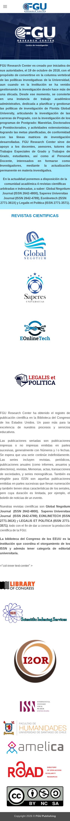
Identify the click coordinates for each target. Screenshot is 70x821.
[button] (5, 6)
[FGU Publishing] (35, 6)
